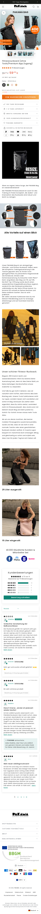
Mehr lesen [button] (8, 650)
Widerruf (28, 892)
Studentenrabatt (9, 895)
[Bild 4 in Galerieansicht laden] (25, 54)
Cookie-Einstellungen (30, 895)
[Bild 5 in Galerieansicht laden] (30, 54)
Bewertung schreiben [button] (20, 597)
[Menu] (3, 6)
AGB (34, 892)
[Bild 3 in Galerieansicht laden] (20, 54)
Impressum (9, 892)
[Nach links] (3, 2)
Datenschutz (19, 892)
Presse (19, 895)
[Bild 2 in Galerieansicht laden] (15, 54)
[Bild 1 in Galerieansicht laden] (10, 54)
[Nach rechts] (37, 2)
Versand (13, 77)
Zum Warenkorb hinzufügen (20, 97)
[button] (33, 6)
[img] (8, 616)
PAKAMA (16, 888)
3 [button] (21, 797)
